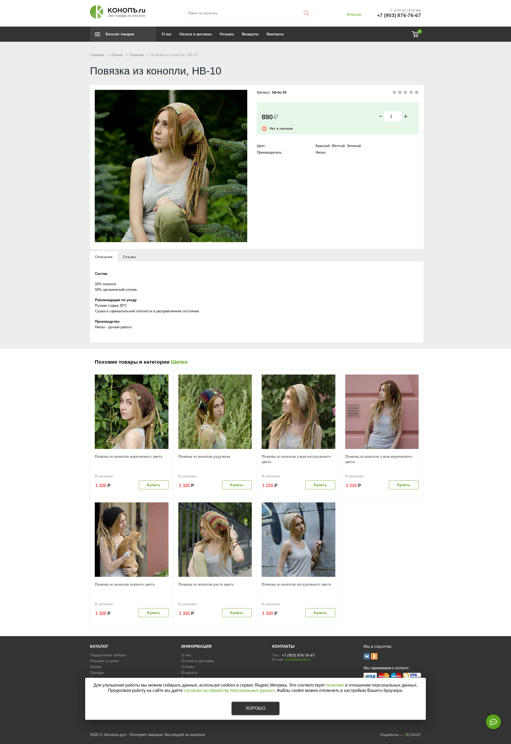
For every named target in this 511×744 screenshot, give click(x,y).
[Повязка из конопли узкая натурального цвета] (298, 412)
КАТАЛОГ (99, 646)
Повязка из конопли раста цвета (206, 584)
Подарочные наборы (108, 655)
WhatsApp (354, 14)
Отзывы (227, 34)
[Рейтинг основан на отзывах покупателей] (405, 93)
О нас (166, 34)
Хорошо (255, 708)
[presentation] (103, 256)
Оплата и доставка (195, 34)
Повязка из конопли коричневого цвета (128, 456)
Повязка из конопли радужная (204, 456)
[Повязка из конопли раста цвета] (215, 539)
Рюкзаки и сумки (104, 661)
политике (335, 685)
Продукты (98, 678)
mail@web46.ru (298, 659)
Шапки (179, 362)
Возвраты (250, 34)
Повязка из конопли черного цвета (125, 584)
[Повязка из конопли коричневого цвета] (131, 412)
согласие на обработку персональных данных (229, 690)
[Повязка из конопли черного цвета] (131, 539)
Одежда (97, 672)
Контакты (275, 34)
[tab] (104, 256)
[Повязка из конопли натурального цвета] (298, 539)
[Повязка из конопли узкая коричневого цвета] (382, 412)
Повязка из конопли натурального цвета (296, 584)
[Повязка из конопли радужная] (215, 412)
